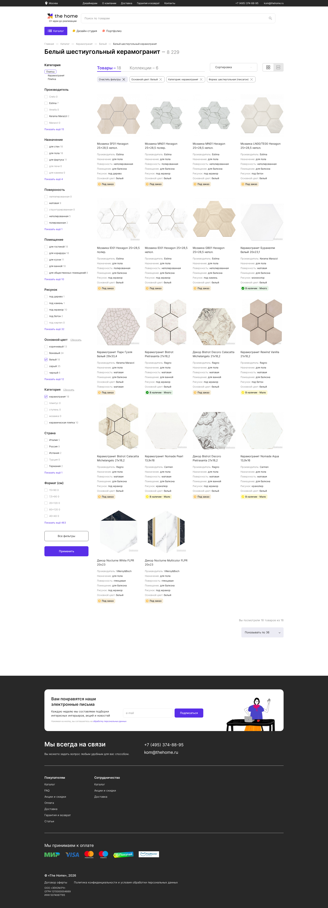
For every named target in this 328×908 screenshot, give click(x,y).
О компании (109, 3)
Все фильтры (66, 536)
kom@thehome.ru (274, 3)
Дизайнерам (90, 3)
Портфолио (114, 31)
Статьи (49, 821)
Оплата (49, 802)
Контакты (169, 3)
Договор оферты (55, 882)
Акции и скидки (55, 796)
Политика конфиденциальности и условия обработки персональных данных (126, 882)
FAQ (47, 790)
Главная (49, 43)
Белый (103, 43)
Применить (66, 551)
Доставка (126, 3)
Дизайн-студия (87, 31)
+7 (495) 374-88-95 (246, 3)
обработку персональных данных (109, 721)
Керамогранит (84, 43)
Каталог (58, 31)
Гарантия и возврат (148, 3)
